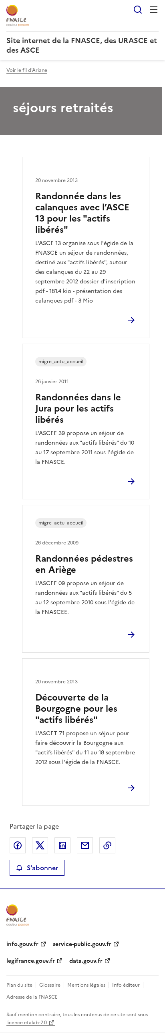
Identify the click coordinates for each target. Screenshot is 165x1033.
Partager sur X (40, 845)
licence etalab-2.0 (26, 1022)
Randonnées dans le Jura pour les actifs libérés (78, 408)
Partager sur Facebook (18, 845)
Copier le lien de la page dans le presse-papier (107, 845)
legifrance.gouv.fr (30, 961)
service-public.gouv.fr (82, 944)
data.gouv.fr (86, 961)
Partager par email (85, 845)
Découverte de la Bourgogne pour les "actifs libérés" (76, 708)
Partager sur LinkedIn (62, 845)
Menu (154, 10)
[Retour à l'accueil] (17, 915)
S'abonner (42, 868)
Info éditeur (126, 985)
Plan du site (19, 985)
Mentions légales (86, 985)
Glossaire (49, 985)
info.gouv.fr (22, 944)
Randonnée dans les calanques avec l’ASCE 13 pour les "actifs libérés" (82, 213)
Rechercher (138, 10)
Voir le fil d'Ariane (26, 70)
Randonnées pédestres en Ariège (84, 564)
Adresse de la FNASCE (32, 997)
